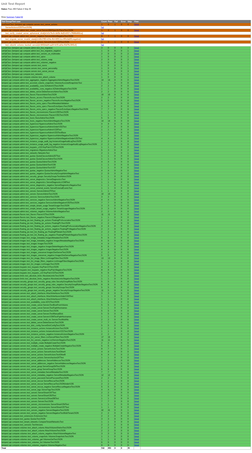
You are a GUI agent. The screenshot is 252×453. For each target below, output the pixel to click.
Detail (136, 24)
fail (102, 27)
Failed (17, 17)
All (22, 17)
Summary (10, 17)
